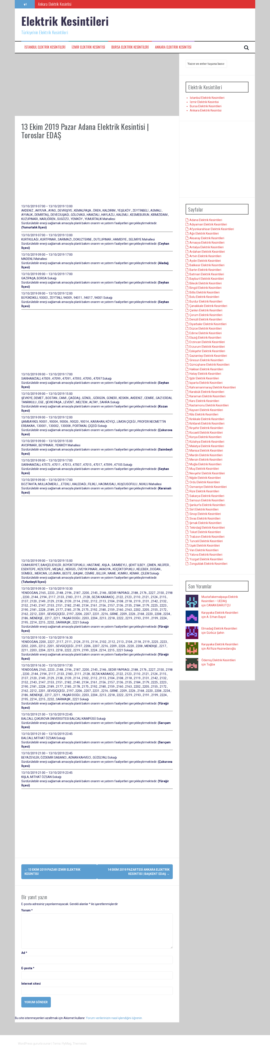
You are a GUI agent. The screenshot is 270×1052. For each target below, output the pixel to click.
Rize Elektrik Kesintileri (204, 491)
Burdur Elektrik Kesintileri (205, 301)
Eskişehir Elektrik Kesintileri (207, 351)
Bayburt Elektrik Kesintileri (206, 278)
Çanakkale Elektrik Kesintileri (208, 306)
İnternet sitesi (31, 983)
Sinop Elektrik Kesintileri (205, 514)
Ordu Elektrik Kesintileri (204, 482)
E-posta (27, 968)
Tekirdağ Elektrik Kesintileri (207, 527)
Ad (24, 952)
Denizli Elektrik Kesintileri (205, 319)
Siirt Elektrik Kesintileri (204, 509)
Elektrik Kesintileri (65, 21)
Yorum (27, 910)
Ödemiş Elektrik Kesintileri (218, 660)
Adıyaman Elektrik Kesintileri (208, 224)
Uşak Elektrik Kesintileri (204, 545)
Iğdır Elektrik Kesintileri (204, 378)
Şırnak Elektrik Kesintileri (205, 523)
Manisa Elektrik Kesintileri (206, 450)
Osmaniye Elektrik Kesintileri (208, 487)
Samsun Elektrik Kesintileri (206, 500)
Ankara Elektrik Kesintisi (173, 47)
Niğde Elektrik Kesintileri (205, 477)
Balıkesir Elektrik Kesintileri (206, 265)
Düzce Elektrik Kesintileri (205, 328)
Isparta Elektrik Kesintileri (206, 382)
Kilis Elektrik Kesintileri (203, 414)
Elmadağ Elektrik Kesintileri (219, 628)
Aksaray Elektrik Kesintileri (206, 238)
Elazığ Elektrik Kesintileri (205, 337)
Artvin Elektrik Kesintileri (205, 256)
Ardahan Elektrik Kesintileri (207, 251)
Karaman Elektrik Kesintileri (207, 396)
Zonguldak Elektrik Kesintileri (208, 563)
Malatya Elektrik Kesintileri (206, 446)
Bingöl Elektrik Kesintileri (205, 287)
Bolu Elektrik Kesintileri (204, 297)
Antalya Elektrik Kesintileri (206, 247)
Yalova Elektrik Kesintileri (205, 554)
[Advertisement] (97, 84)
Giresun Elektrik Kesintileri (206, 360)
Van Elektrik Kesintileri (204, 550)
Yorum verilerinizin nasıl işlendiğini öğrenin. (114, 1018)
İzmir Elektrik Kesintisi (88, 47)
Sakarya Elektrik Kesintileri (206, 496)
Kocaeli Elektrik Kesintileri (206, 432)
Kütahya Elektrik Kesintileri (206, 441)
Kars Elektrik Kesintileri (204, 401)
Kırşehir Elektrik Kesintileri (206, 428)
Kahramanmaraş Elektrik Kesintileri (212, 387)
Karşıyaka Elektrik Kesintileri (219, 612)
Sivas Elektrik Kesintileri (204, 518)
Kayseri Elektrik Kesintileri (206, 410)
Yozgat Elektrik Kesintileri (206, 559)
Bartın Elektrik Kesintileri (205, 269)
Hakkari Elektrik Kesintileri (206, 369)
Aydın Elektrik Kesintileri (205, 260)
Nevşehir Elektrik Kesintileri (207, 473)
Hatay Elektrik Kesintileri (205, 373)
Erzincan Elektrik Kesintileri (207, 342)
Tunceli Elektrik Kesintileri (206, 541)
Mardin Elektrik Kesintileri (206, 455)
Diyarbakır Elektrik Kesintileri (208, 324)
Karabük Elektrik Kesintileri (206, 392)
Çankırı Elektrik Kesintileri (205, 310)
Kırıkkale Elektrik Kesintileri (206, 419)
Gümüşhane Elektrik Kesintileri (209, 364)
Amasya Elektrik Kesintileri (206, 242)
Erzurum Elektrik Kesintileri (207, 346)
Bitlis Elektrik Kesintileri (204, 292)
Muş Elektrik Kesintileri (204, 468)
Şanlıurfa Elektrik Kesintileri (207, 505)
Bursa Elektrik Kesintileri (130, 47)
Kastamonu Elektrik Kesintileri (209, 405)
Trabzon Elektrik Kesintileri (206, 536)
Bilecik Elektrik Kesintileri (205, 283)
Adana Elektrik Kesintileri (205, 220)
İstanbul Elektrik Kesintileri (44, 47)
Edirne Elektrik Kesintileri (205, 333)
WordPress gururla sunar (34, 1043)
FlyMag (66, 1043)
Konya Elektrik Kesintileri (205, 437)
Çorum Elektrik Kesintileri (205, 315)
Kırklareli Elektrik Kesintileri (206, 423)
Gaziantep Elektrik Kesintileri (208, 355)
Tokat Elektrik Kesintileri (205, 532)
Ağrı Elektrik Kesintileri (204, 233)
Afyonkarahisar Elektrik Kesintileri (211, 229)
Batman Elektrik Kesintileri (206, 274)
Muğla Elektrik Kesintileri (205, 464)
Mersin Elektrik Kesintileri (205, 459)
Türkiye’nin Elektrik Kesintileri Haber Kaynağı (68, 4)
